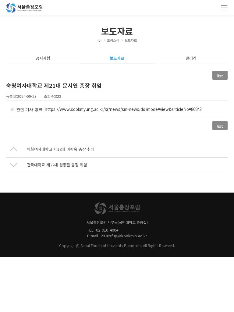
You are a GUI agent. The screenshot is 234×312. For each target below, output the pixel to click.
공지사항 (43, 58)
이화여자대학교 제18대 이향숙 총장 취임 (60, 149)
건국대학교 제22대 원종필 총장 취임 (57, 165)
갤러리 (191, 58)
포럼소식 (113, 40)
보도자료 (131, 40)
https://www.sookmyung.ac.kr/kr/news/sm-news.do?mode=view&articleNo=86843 (123, 109)
